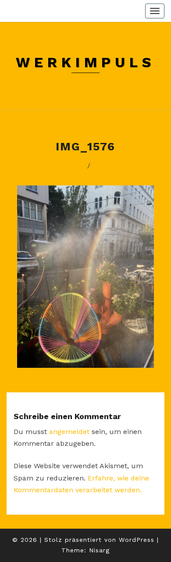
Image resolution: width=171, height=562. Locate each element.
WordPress (136, 539)
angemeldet (69, 431)
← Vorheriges (53, 165)
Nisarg (99, 550)
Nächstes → (122, 165)
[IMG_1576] (85, 279)
